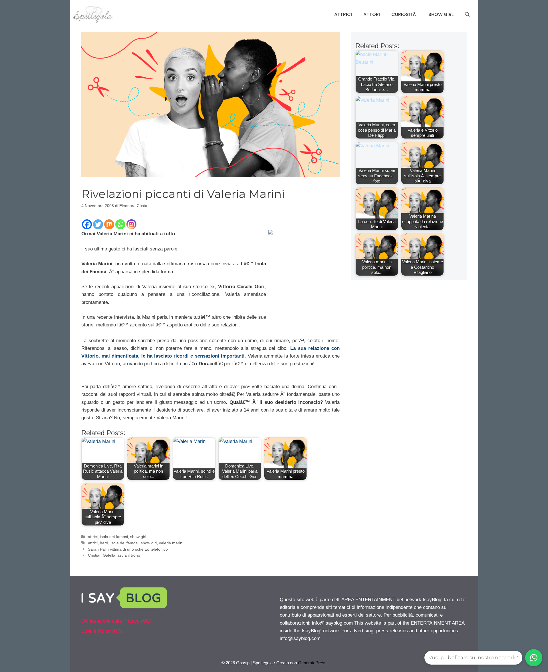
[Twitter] (98, 224)
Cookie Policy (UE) (101, 631)
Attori (371, 14)
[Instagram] (131, 224)
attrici (93, 536)
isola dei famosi (114, 536)
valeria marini (171, 543)
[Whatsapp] (120, 224)
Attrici (343, 14)
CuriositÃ (404, 14)
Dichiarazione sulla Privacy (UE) (116, 621)
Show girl (441, 14)
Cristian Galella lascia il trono (114, 555)
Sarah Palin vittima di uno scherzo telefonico (128, 549)
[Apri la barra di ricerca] (467, 14)
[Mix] (109, 224)
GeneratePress (312, 662)
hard (104, 543)
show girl (138, 536)
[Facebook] (87, 224)
